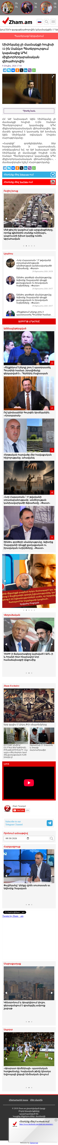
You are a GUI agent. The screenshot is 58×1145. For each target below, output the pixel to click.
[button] (6, 218)
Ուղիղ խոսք (11, 191)
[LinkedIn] (25, 70)
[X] (21, 70)
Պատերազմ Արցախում (29, 36)
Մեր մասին (36, 1100)
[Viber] (30, 70)
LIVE (6, 764)
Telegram (24, 174)
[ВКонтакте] (13, 70)
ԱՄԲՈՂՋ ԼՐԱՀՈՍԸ (29, 321)
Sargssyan (34, 1143)
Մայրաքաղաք (12, 964)
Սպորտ (8, 1030)
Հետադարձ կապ (18, 1100)
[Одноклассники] (17, 70)
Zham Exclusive (11, 686)
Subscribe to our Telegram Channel (14, 823)
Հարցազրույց (12, 847)
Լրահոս (8, 254)
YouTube (23, 182)
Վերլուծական (12, 615)
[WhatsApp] (34, 70)
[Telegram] (5, 70)
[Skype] (9, 70)
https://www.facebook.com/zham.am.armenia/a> (36, 1124)
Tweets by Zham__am (12, 916)
